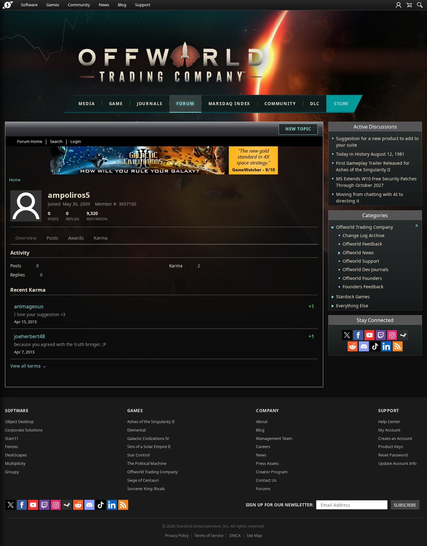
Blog (122, 4)
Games (52, 4)
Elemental (136, 430)
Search (56, 141)
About (262, 421)
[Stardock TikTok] (375, 346)
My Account (389, 430)
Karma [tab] (101, 238)
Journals (150, 103)
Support (142, 4)
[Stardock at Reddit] (352, 346)
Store (341, 103)
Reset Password (393, 455)
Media (86, 103)
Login (75, 141)
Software (29, 4)
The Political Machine (146, 463)
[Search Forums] (419, 5)
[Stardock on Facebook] (358, 335)
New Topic (298, 129)
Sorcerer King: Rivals (146, 488)
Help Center (389, 421)
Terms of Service (209, 535)
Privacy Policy (176, 535)
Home (14, 180)
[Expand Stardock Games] (333, 297)
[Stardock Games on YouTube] (369, 335)
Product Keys (390, 446)
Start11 (11, 438)
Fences (11, 446)
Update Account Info (397, 463)
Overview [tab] (26, 238)
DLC (314, 103)
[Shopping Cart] (409, 5)
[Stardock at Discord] (363, 346)
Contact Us (266, 480)
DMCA (235, 535)
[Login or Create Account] (398, 5)
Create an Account (395, 438)
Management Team (274, 438)
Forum (185, 103)
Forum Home (29, 141)
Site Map (254, 535)
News (104, 4)
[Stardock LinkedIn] (386, 346)
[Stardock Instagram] (392, 335)
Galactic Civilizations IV (148, 438)
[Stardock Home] (8, 5)
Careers (263, 446)
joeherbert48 (29, 336)
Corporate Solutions (24, 430)
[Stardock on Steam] (403, 335)
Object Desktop (19, 421)
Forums (263, 488)
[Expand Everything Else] (333, 306)
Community (79, 4)
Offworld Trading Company (152, 472)
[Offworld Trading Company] (170, 60)
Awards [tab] (76, 238)
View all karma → (28, 366)
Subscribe (405, 505)
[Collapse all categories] (416, 225)
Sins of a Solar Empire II (148, 446)
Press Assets (267, 463)
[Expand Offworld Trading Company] (332, 228)
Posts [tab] (52, 238)
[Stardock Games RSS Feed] (397, 346)
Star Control (138, 455)
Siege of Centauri (143, 480)
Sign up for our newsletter (279, 505)
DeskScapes (16, 455)
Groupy (12, 472)
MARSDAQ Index (229, 103)
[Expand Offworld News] (339, 253)
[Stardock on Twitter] (347, 335)
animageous (28, 306)
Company (267, 410)
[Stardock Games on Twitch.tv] (380, 335)
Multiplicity (15, 463)
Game (116, 103)
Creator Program (272, 472)
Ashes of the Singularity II (150, 421)
